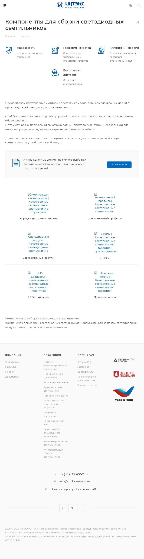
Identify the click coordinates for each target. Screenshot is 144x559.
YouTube (81, 508)
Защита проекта (87, 385)
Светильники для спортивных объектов (54, 404)
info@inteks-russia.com (74, 481)
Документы (12, 376)
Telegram (72, 508)
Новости (10, 371)
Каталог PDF (84, 361)
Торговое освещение (56, 395)
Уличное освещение (56, 382)
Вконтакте (63, 508)
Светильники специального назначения (52, 433)
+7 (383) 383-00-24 (73, 474)
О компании (12, 361)
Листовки (83, 366)
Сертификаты (85, 371)
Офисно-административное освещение (55, 365)
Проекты (10, 366)
